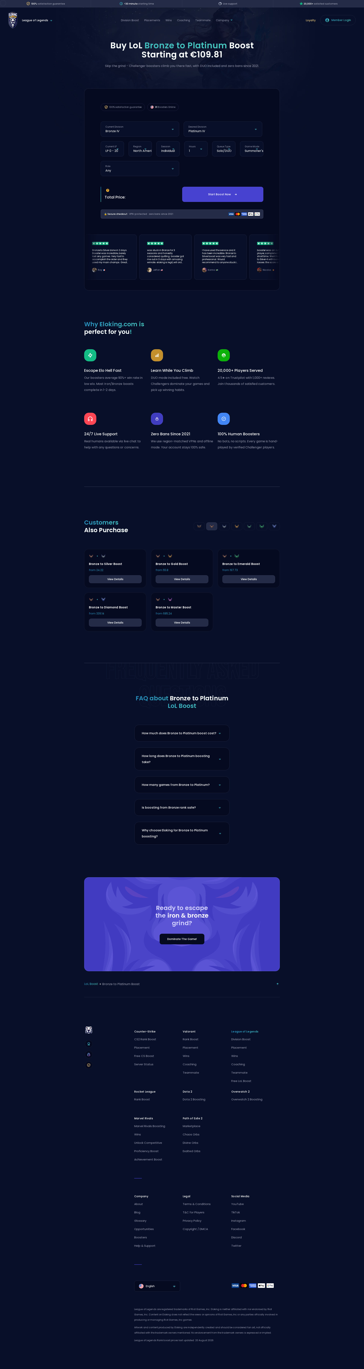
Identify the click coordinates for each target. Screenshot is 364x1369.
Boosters (140, 1237)
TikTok (235, 1212)
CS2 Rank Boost (145, 1039)
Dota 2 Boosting (194, 1099)
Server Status (143, 1064)
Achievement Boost (148, 1159)
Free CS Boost (144, 1056)
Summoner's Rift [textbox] (254, 151)
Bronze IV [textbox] (112, 131)
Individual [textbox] (168, 151)
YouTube (237, 1204)
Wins (169, 20)
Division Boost (130, 20)
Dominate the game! (182, 939)
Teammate (203, 20)
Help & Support (144, 1246)
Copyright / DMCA (195, 1229)
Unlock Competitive (148, 1143)
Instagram (238, 1221)
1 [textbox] (189, 151)
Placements (152, 20)
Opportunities (144, 1229)
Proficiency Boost (146, 1151)
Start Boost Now (219, 194)
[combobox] (140, 131)
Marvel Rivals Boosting (149, 1126)
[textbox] (157, 1286)
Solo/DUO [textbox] (224, 151)
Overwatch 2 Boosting (246, 1099)
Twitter (236, 1246)
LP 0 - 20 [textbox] (111, 151)
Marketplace (191, 1126)
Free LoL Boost (241, 1081)
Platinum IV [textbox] (196, 131)
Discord (236, 1237)
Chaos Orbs (191, 1134)
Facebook (238, 1229)
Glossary (140, 1221)
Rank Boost (190, 1039)
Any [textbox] (108, 170)
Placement (142, 1048)
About (138, 1204)
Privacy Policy (192, 1221)
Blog (137, 1212)
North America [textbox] (142, 151)
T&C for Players (193, 1212)
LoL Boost (91, 984)
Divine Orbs (190, 1143)
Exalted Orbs (191, 1151)
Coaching (183, 20)
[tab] (199, 526)
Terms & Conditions (197, 1204)
